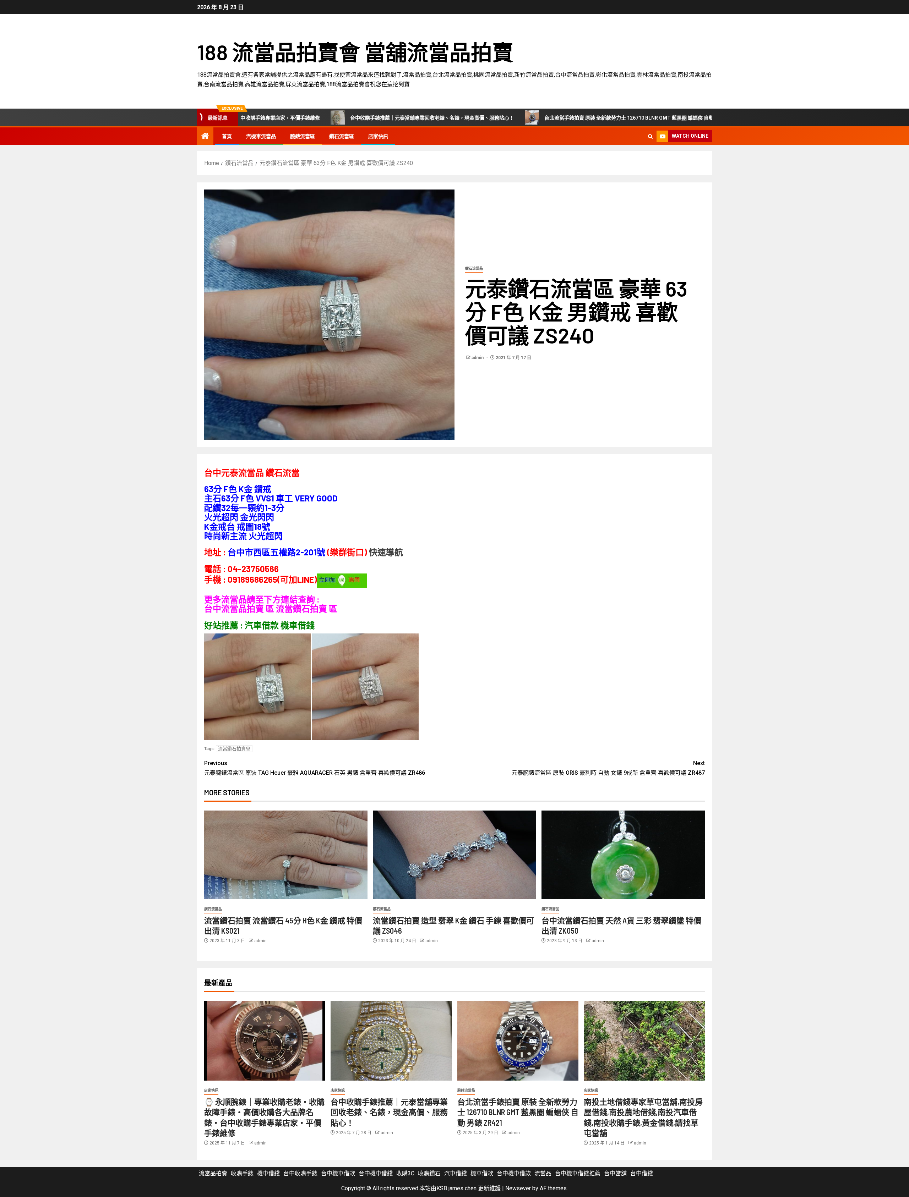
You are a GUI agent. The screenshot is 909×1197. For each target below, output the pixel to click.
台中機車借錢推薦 (577, 1173)
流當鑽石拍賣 (301, 608)
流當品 (542, 1173)
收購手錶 (242, 1173)
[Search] (650, 136)
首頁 (227, 136)
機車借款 (481, 1173)
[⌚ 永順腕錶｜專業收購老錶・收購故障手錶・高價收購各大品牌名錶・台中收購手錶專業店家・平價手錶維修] (264, 1041)
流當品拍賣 (213, 1173)
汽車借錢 (455, 1173)
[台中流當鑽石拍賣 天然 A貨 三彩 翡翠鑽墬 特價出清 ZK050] (623, 855)
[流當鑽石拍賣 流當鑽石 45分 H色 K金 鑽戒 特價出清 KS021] (286, 855)
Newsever (518, 1188)
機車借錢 (268, 1173)
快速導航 (386, 552)
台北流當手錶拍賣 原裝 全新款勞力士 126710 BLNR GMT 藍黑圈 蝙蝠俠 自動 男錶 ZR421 (562, 118)
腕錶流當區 (302, 136)
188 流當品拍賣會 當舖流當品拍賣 (355, 52)
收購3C (405, 1173)
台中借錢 (641, 1173)
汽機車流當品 (261, 136)
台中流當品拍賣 (234, 608)
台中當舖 (615, 1173)
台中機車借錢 (376, 1173)
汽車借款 (262, 625)
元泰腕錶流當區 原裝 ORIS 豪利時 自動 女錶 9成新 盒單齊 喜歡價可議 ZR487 (608, 768)
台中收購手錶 (300, 1173)
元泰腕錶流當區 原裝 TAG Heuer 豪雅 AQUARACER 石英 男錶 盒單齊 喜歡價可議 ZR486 (314, 768)
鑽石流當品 (474, 268)
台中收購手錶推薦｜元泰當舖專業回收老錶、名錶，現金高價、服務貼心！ (352, 118)
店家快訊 (378, 136)
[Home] (205, 137)
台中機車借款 (338, 1173)
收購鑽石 (429, 1173)
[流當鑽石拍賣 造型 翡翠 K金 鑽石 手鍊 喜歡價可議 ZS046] (454, 855)
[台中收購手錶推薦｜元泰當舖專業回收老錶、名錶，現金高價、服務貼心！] (391, 1041)
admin (478, 357)
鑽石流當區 (341, 136)
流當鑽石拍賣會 (234, 748)
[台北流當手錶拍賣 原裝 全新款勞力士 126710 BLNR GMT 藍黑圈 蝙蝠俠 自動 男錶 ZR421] (517, 1041)
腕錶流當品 (466, 1090)
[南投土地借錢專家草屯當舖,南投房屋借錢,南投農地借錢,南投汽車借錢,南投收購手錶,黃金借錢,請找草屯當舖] (644, 1041)
